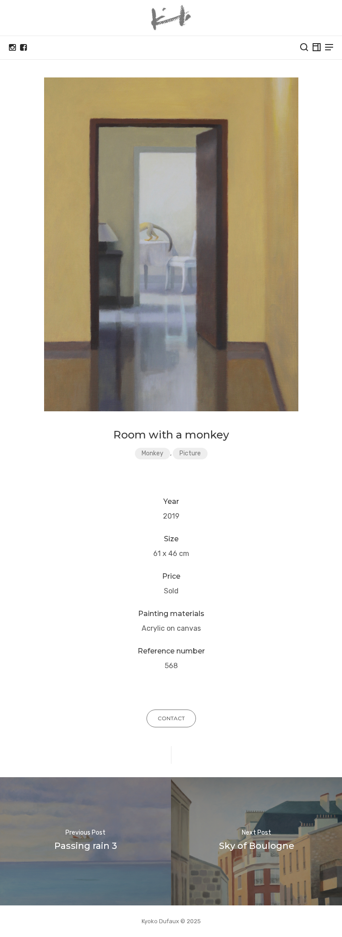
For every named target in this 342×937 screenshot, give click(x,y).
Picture (190, 453)
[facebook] (23, 47)
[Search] (304, 47)
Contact (171, 718)
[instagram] (12, 47)
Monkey (152, 453)
